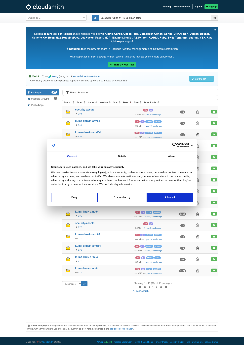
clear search (142, 290)
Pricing (167, 6)
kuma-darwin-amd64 (88, 132)
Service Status (211, 341)
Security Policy (177, 341)
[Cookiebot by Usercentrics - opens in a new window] (178, 145)
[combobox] (56, 18)
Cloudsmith (47, 341)
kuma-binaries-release (86, 76)
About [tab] (171, 156)
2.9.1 (80, 113)
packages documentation (121, 328)
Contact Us (197, 341)
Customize (120, 197)
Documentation (182, 6)
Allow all (170, 197)
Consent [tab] (72, 156)
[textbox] (55, 17)
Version (104, 341)
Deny (74, 197)
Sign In (199, 6)
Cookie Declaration (123, 341)
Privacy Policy (161, 341)
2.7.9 (80, 227)
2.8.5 (80, 215)
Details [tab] (122, 156)
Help (188, 341)
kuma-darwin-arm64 (87, 120)
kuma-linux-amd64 (86, 211)
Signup (212, 6)
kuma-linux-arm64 (86, 257)
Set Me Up (200, 78)
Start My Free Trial (123, 64)
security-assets (84, 109)
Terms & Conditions (143, 341)
